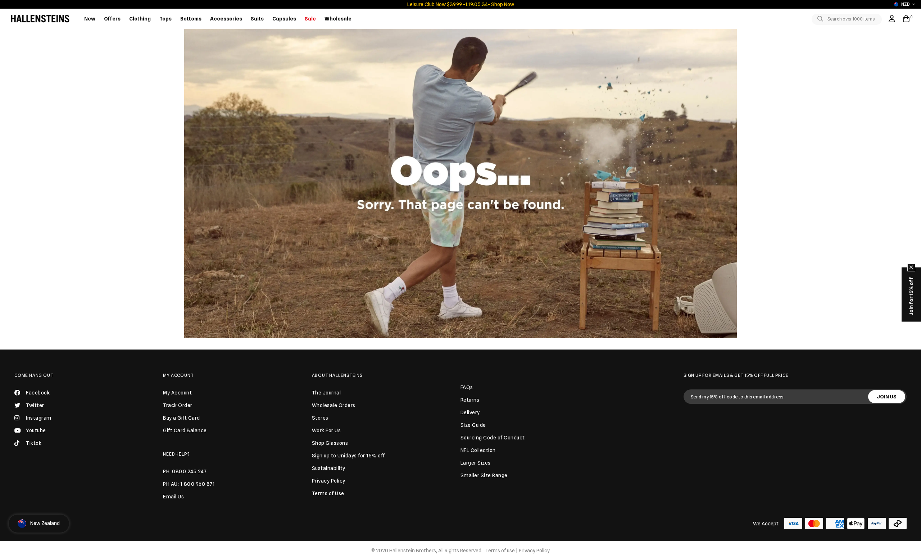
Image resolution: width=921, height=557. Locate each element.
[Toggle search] (821, 19)
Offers (112, 19)
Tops (165, 19)
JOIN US (887, 397)
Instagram (38, 418)
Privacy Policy (534, 550)
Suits (257, 19)
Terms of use (500, 550)
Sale (310, 19)
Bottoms (190, 19)
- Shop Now (501, 4)
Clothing (140, 19)
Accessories (226, 19)
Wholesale (338, 19)
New (89, 19)
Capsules (284, 19)
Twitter (35, 405)
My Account (178, 375)
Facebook (38, 393)
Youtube (36, 430)
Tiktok (33, 443)
